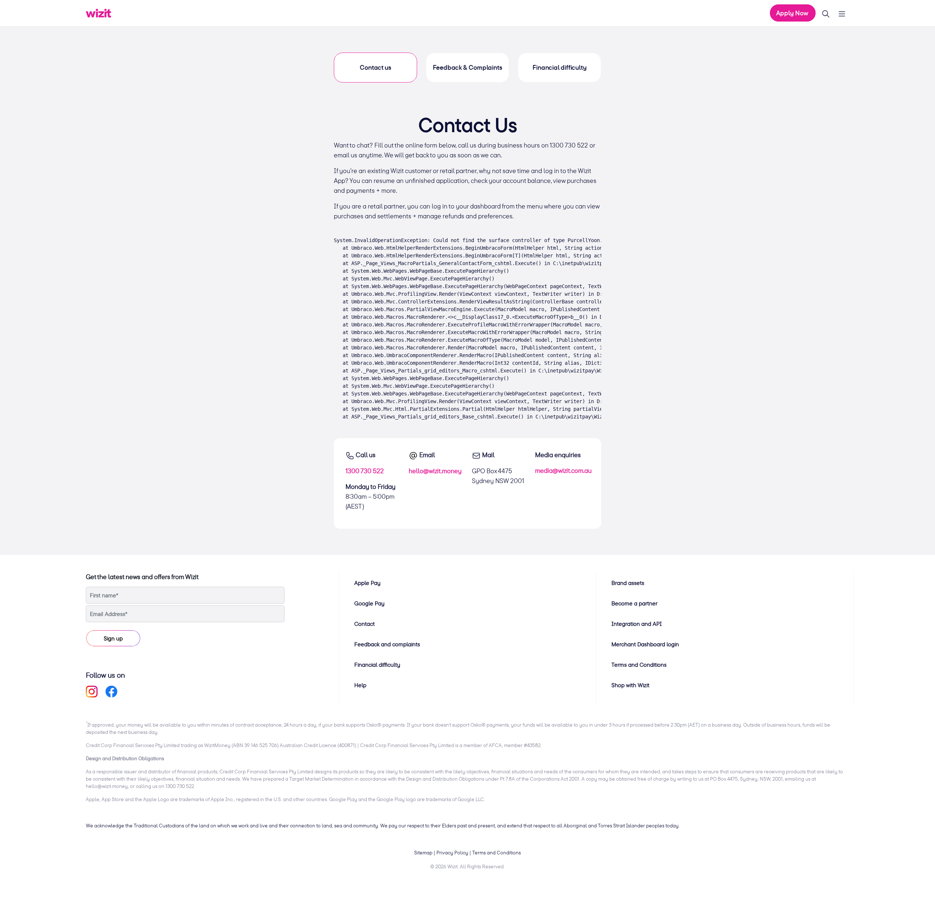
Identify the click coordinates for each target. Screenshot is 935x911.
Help (360, 685)
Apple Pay (367, 582)
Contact (364, 623)
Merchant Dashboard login (645, 644)
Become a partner (634, 603)
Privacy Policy (452, 852)
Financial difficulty (377, 664)
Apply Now (792, 13)
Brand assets (627, 582)
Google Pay (369, 603)
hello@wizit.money (435, 471)
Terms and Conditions (639, 664)
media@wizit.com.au (563, 470)
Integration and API (636, 623)
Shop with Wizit (630, 685)
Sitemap (423, 852)
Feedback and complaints (387, 644)
